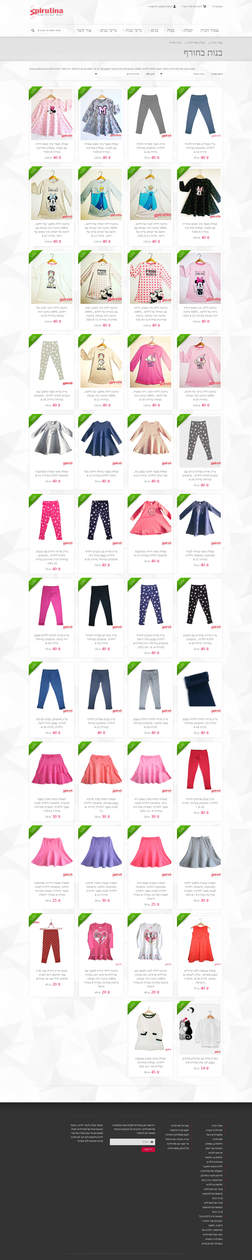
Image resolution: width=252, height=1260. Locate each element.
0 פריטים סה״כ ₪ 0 (192, 6)
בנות (170, 30)
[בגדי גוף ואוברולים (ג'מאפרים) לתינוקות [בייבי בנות (212, 1207)
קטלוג (188, 30)
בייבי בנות (134, 30)
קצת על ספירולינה (180, 1125)
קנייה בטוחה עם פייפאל (177, 1139)
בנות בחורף (175, 42)
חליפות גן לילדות (214, 1184)
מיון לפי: (150, 74)
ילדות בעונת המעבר (212, 1166)
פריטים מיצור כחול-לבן (211, 1175)
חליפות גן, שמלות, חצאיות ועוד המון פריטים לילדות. (213, 1148)
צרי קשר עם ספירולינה (178, 1143)
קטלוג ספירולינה (196, 42)
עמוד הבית (210, 30)
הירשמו (148, 1149)
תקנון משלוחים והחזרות (177, 1134)
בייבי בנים (108, 30)
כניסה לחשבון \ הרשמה (160, 6)
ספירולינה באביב (214, 1130)
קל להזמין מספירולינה (178, 1148)
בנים (154, 30)
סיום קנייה (217, 6)
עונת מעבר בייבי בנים (212, 1180)
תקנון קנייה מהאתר (179, 1130)
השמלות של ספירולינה (211, 1171)
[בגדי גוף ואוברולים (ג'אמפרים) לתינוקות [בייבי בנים (212, 1194)
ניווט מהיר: (216, 74)
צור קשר (84, 30)
